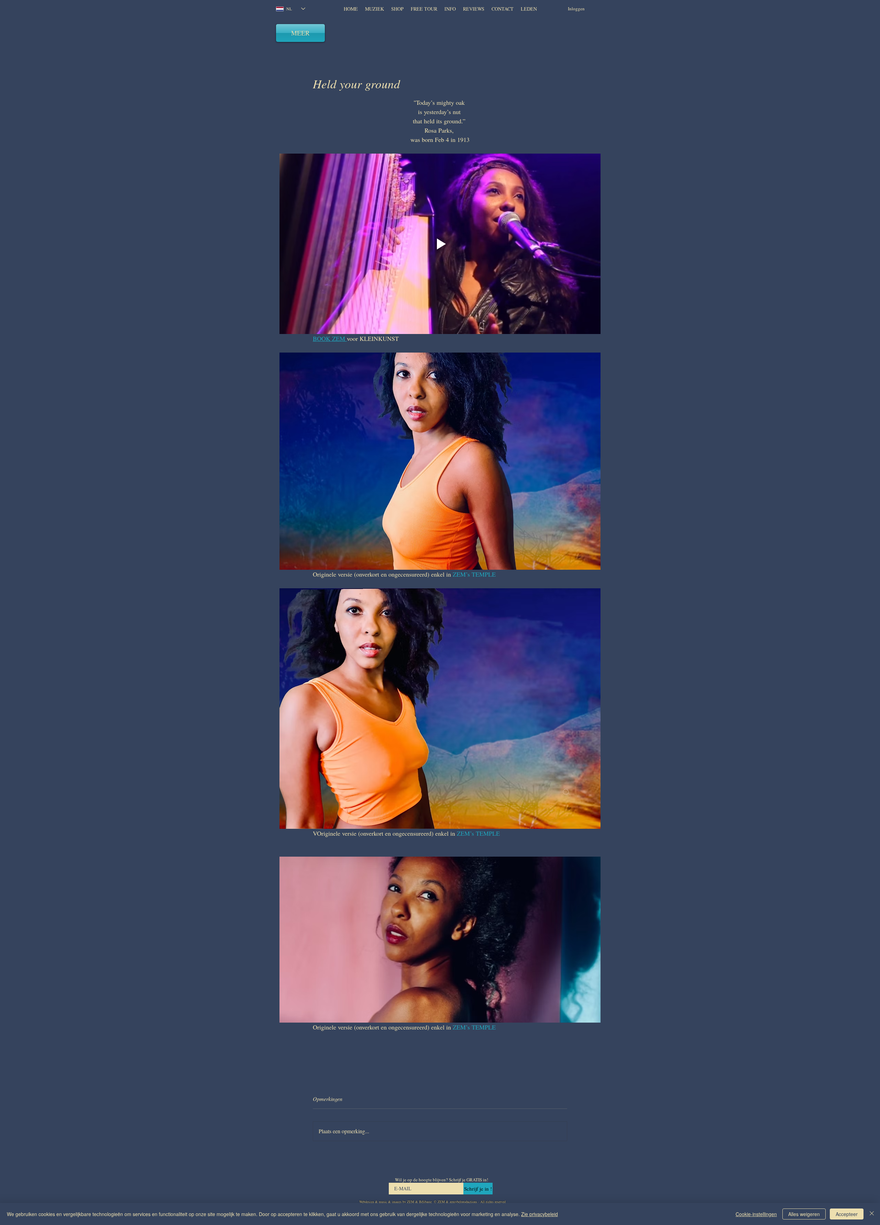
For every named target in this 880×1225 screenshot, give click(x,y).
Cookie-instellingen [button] (756, 1214)
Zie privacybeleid (539, 1214)
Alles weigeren (804, 1214)
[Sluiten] (872, 1214)
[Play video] (440, 244)
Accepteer (847, 1214)
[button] (473, 9)
